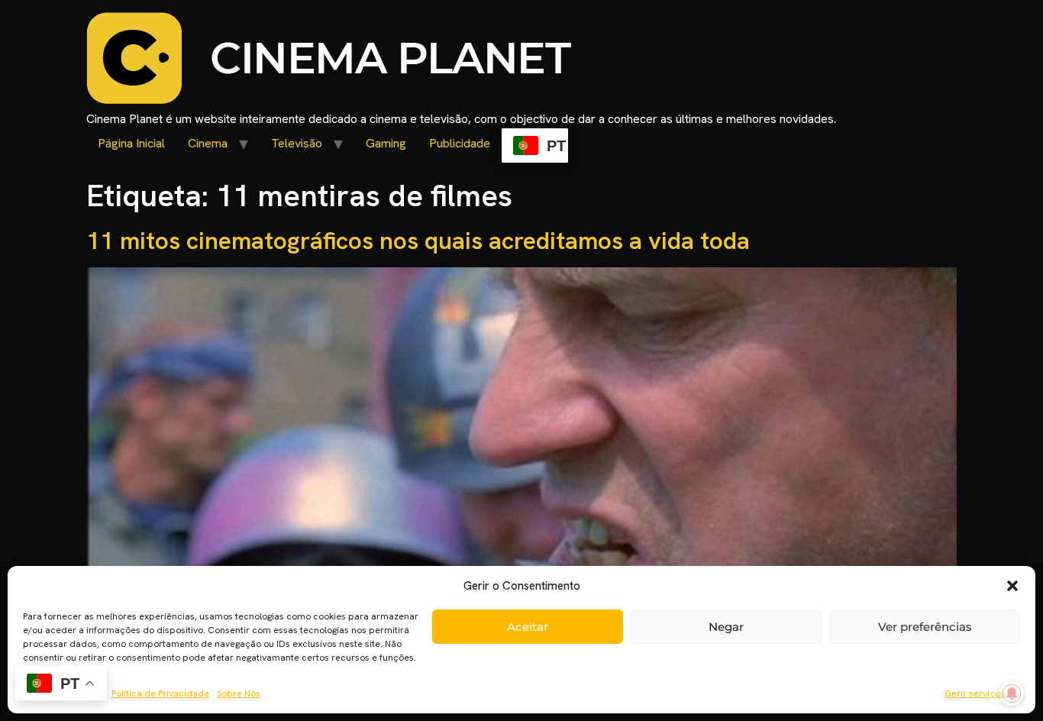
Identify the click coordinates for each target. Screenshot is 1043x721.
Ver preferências (925, 626)
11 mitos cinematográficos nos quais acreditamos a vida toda (418, 241)
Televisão (296, 143)
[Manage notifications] (1011, 693)
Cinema (208, 143)
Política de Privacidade (160, 693)
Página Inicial (131, 143)
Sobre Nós (238, 693)
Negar (726, 626)
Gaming (386, 143)
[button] (1012, 585)
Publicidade (459, 143)
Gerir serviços (975, 693)
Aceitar (527, 626)
